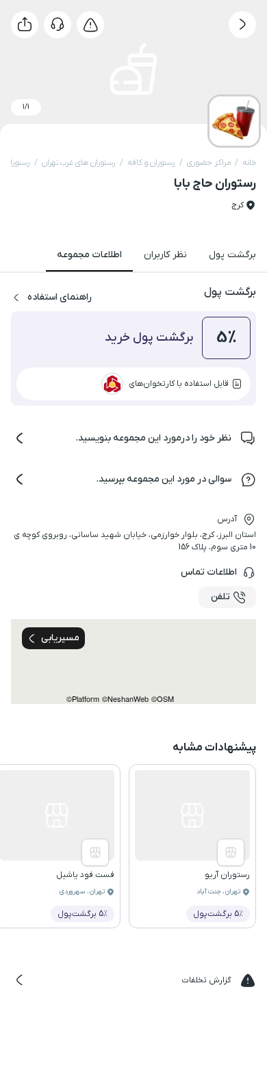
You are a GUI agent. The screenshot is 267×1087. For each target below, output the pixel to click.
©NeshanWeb (125, 699)
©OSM (162, 699)
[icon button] (242, 24)
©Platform (82, 699)
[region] (133, 661)
